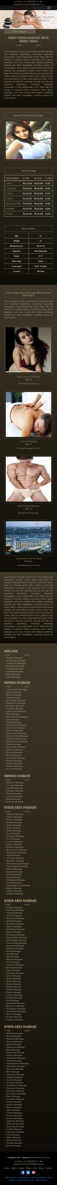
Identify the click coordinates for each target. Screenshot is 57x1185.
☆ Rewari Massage (12, 825)
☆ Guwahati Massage (13, 847)
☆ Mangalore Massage (14, 1090)
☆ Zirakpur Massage (13, 907)
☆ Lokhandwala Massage (15, 689)
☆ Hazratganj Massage (14, 929)
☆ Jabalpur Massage (13, 1077)
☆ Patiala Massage (12, 992)
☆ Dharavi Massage (13, 760)
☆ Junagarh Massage (13, 1082)
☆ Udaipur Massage (13, 816)
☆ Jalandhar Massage (14, 964)
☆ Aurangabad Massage (15, 852)
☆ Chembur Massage (13, 708)
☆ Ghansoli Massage (13, 766)
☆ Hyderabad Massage (14, 1003)
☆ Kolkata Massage (13, 989)
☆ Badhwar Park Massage (15, 741)
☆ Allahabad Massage (14, 1038)
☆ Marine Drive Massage (15, 733)
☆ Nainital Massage (13, 874)
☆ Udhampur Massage (14, 1131)
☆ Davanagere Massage (15, 1093)
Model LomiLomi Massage (28, 376)
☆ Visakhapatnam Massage (16, 1063)
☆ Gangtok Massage (13, 871)
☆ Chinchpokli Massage (14, 757)
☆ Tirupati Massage (13, 1060)
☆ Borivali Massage (12, 755)
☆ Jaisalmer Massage (14, 814)
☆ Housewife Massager (14, 666)
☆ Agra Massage (11, 956)
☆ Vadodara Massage (14, 1068)
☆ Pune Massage (12, 962)
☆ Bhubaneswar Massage (15, 849)
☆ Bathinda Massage (13, 1033)
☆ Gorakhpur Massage (14, 1099)
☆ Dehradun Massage (14, 973)
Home (7, 1168)
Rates (28, 1168)
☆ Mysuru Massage (13, 926)
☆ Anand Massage (12, 1145)
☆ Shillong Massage (13, 869)
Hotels (41, 1168)
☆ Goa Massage (11, 953)
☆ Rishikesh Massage (14, 948)
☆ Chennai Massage (13, 995)
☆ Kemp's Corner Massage (16, 736)
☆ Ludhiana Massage (13, 1019)
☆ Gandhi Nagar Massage (15, 937)
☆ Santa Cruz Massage (14, 727)
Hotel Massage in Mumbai (28, 565)
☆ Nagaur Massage (13, 888)
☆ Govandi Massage (13, 768)
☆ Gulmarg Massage (13, 1118)
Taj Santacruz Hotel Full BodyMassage (29, 560)
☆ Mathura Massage (13, 959)
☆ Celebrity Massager (14, 668)
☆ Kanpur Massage (12, 932)
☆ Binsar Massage (12, 877)
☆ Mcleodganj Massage (14, 879)
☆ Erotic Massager (12, 676)
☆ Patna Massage (12, 1096)
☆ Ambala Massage (13, 1101)
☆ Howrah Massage (13, 1115)
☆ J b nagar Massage (13, 785)
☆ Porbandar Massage (14, 1088)
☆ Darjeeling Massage (14, 1121)
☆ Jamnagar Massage (14, 858)
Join (35, 1168)
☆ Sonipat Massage (13, 882)
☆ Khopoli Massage (13, 793)
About (14, 1168)
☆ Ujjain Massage (12, 1110)
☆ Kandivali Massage (13, 788)
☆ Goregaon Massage (14, 705)
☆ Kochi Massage (12, 838)
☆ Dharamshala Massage (15, 942)
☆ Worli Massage (12, 714)
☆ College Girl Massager (15, 663)
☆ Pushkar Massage (13, 819)
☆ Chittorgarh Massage (14, 1066)
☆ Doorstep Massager (14, 671)
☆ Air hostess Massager (14, 660)
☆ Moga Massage (12, 1049)
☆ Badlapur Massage (13, 749)
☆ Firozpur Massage (13, 1055)
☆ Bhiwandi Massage (13, 752)
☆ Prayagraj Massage (14, 836)
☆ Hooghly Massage (13, 1142)
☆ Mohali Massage (12, 1036)
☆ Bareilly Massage (12, 921)
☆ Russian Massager (13, 657)
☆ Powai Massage (12, 697)
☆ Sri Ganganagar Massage (16, 863)
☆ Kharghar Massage (13, 790)
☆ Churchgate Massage (14, 700)
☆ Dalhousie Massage (14, 1123)
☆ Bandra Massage (12, 694)
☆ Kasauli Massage (12, 1140)
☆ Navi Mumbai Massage (15, 725)
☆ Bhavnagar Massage (14, 934)
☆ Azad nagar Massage (14, 746)
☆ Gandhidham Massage (15, 1085)
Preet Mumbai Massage (28, 383)
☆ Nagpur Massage (13, 844)
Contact (49, 1168)
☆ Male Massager (12, 674)
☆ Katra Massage (12, 1134)
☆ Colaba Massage (12, 722)
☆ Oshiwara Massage (13, 801)
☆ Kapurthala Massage (14, 1052)
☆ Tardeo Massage (12, 744)
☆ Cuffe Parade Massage (15, 738)
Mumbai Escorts (39, 1177)
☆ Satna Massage (12, 827)
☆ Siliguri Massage (12, 1137)
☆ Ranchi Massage (12, 1014)
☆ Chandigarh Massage (14, 1008)
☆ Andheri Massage (13, 692)
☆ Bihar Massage (12, 1071)
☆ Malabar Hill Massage (14, 703)
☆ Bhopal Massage (12, 984)
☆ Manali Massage (12, 951)
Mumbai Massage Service (28, 448)
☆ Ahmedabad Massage (15, 1011)
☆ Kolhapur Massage (13, 893)
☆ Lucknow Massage (13, 841)
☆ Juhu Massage (11, 719)
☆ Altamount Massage (14, 782)
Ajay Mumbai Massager (28, 512)
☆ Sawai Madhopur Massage (17, 885)
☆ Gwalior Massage (13, 1079)
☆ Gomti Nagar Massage (15, 940)
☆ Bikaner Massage (13, 1107)
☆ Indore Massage (12, 975)
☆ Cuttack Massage (13, 1112)
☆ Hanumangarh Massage (16, 866)
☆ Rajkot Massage (12, 855)
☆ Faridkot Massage (13, 1129)
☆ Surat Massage (12, 833)
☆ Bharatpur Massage (14, 860)
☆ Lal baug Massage (13, 796)
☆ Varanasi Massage (13, 1041)
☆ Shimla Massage (12, 978)
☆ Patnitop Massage (13, 997)
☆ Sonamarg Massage (14, 1126)
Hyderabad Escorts (25, 1180)
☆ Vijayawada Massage (14, 1058)
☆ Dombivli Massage (13, 763)
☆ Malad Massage (12, 799)
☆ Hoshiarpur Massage (14, 1047)
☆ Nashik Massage (12, 986)
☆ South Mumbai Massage (16, 716)
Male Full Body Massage (28, 506)
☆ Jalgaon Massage (13, 890)
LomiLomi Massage (28, 441)
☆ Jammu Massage (13, 915)
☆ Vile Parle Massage (13, 730)
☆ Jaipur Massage (12, 970)
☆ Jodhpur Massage (13, 1104)
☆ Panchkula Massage (14, 945)
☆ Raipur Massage (12, 981)
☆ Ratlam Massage (12, 830)
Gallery (21, 1168)
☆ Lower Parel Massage (15, 711)
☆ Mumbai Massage (13, 967)
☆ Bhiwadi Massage (13, 822)
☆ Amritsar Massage (13, 1016)
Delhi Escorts (11, 1177)
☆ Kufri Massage (11, 1000)
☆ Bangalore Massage (14, 1005)
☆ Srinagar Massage (13, 912)
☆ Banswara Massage (14, 923)
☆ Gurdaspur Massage (14, 1074)
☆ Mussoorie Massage (14, 918)
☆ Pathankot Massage (14, 910)
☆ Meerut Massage (12, 1044)
